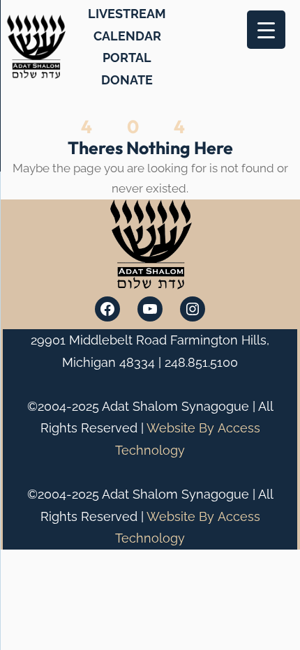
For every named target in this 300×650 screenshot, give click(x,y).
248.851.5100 (201, 362)
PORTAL (127, 57)
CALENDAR (127, 36)
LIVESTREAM (127, 13)
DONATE (127, 80)
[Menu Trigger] (266, 29)
